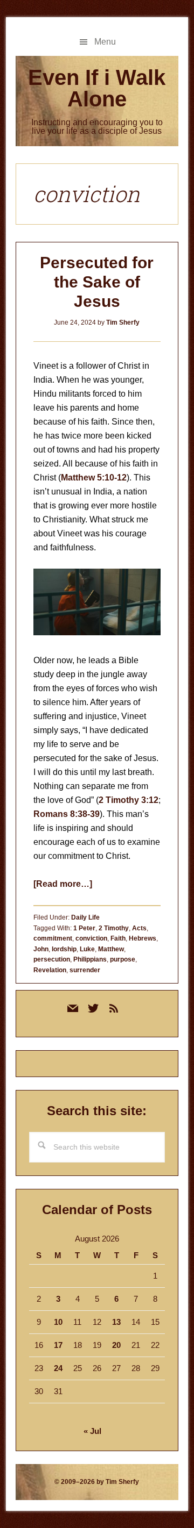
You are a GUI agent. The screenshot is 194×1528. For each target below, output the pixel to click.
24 (58, 1368)
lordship (64, 949)
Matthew (111, 949)
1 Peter (84, 928)
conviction (91, 938)
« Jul (92, 1431)
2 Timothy (114, 928)
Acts (139, 928)
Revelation (49, 970)
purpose (122, 959)
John (40, 949)
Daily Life (85, 917)
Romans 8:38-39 (66, 814)
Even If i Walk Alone (96, 88)
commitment (52, 938)
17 (58, 1345)
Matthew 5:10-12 (94, 477)
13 (116, 1321)
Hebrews (142, 938)
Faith (118, 938)
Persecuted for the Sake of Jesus (97, 282)
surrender (85, 970)
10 (58, 1321)
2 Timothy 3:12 (128, 800)
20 (116, 1345)
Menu (105, 41)
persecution (51, 959)
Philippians (90, 959)
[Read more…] (62, 883)
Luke (87, 949)
